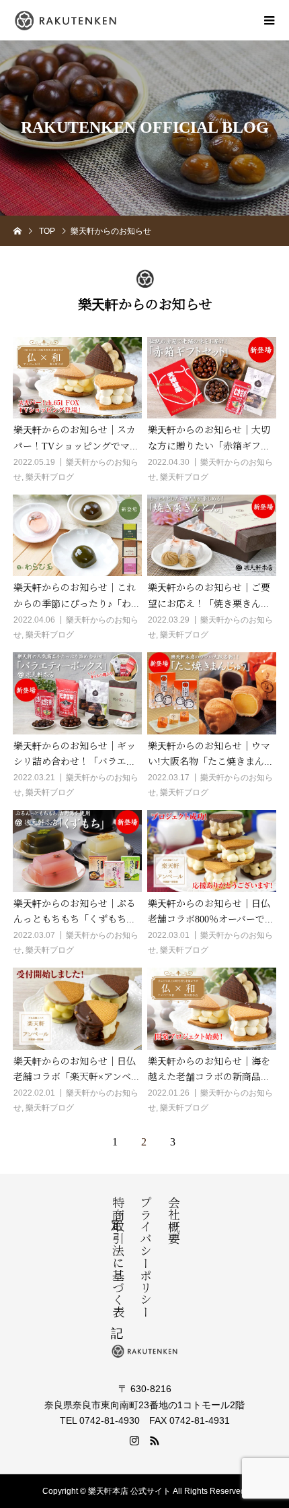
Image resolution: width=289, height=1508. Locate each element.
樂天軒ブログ (50, 477)
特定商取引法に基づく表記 (117, 1256)
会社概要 (172, 1220)
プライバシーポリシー (144, 1256)
